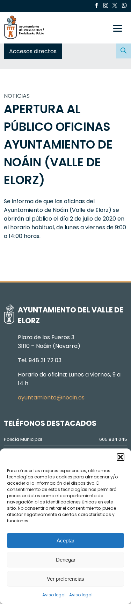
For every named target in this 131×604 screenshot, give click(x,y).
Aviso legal (54, 595)
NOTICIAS (17, 96)
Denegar (65, 560)
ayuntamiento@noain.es (51, 398)
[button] (120, 457)
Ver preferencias (65, 579)
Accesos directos (33, 51)
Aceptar (65, 540)
